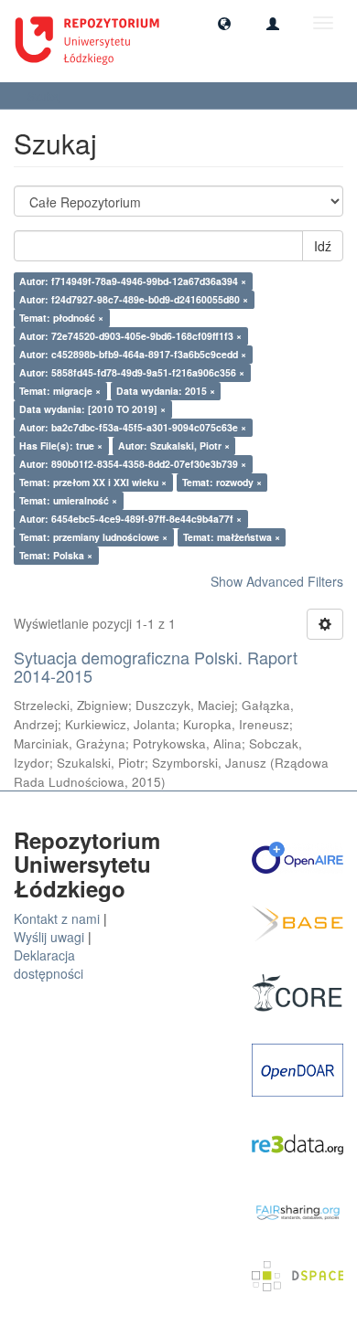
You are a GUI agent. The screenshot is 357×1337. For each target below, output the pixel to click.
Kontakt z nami (57, 918)
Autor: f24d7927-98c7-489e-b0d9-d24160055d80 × (133, 299)
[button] (224, 22)
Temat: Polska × (55, 555)
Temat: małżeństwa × (231, 537)
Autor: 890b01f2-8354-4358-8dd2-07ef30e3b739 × (132, 464)
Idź (322, 246)
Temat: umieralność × (68, 500)
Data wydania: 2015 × (165, 391)
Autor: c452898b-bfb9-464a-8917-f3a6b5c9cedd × (132, 354)
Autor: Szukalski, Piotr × (174, 445)
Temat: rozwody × (222, 482)
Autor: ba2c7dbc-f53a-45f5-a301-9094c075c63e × (132, 427)
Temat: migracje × (60, 391)
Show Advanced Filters (277, 581)
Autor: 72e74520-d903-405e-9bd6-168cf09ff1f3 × (130, 336)
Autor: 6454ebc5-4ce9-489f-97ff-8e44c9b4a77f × (130, 518)
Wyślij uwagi (49, 937)
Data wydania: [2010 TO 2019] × (92, 409)
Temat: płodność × (61, 317)
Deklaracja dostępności (48, 964)
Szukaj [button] (45, 95)
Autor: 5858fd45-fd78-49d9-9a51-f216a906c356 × (131, 372)
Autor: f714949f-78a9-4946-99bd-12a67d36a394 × (132, 281)
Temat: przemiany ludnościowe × (93, 537)
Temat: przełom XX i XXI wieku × (93, 482)
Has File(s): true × (61, 445)
